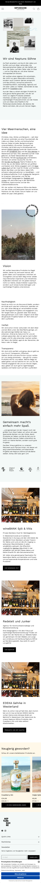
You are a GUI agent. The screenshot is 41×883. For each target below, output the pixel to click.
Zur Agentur (9, 649)
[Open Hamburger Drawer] (2, 9)
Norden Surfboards (12, 162)
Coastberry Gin (16, 89)
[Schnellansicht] (27, 790)
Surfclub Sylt (21, 158)
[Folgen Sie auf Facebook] (2, 831)
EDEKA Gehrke (13, 149)
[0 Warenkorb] (38, 9)
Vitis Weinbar (33, 151)
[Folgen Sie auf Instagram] (5, 831)
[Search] (34, 9)
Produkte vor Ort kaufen (14, 730)
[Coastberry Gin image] (15, 775)
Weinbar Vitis (18, 548)
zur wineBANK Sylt (12, 568)
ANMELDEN (33, 857)
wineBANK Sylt (15, 151)
